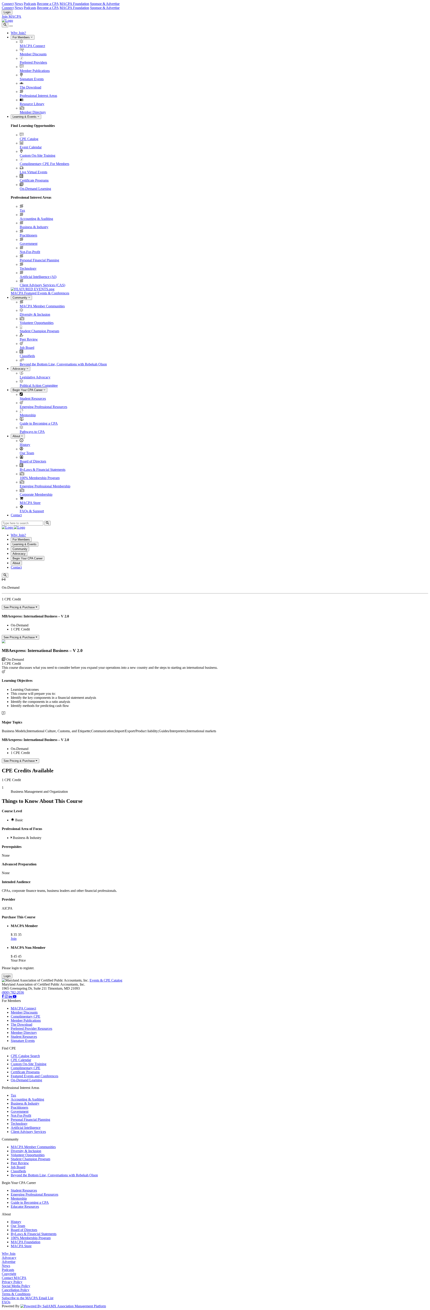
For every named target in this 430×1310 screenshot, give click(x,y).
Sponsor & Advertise (105, 4)
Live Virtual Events (33, 172)
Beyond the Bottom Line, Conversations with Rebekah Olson (63, 364)
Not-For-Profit (30, 252)
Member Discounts (33, 54)
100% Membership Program (40, 478)
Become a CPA (48, 4)
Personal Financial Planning (39, 260)
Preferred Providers (33, 62)
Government (28, 243)
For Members (22, 37)
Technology (28, 268)
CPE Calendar (21, 1060)
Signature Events (32, 79)
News (19, 4)
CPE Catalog (29, 139)
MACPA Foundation (74, 4)
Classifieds (27, 356)
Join (14, 939)
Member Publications (35, 71)
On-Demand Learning (35, 189)
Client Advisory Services (28, 1132)
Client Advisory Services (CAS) (42, 285)
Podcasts (30, 4)
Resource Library (32, 104)
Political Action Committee (39, 385)
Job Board (27, 348)
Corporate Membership (36, 494)
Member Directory (33, 112)
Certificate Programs (34, 180)
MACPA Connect (32, 46)
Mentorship (28, 415)
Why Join (8, 1254)
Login (7, 12)
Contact (16, 515)
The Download (30, 87)
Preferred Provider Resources (31, 1028)
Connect (8, 4)
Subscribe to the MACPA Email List (27, 1298)
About (17, 436)
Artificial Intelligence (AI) (38, 277)
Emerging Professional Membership (45, 486)
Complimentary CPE (25, 1016)
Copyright (9, 1274)
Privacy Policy (12, 1282)
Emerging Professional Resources (43, 407)
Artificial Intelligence (26, 1128)
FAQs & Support (32, 511)
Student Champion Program (39, 331)
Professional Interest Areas (38, 96)
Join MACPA (11, 16)
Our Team (27, 453)
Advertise (8, 1262)
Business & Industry (34, 227)
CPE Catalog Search (25, 1056)
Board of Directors (33, 461)
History (25, 445)
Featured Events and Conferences (34, 1076)
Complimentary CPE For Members (44, 164)
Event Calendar (31, 147)
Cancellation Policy (15, 1290)
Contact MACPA (14, 1278)
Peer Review (29, 339)
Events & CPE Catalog (106, 980)
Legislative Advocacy (35, 377)
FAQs (6, 1302)
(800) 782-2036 (13, 992)
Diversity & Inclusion (35, 314)
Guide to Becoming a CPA (39, 423)
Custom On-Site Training (37, 155)
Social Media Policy (16, 1286)
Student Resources (33, 398)
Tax (22, 210)
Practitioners (28, 235)
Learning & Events (25, 116)
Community (20, 297)
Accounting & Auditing (36, 219)
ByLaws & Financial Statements (42, 469)
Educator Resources (25, 1206)
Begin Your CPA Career (28, 390)
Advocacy (19, 368)
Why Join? (18, 33)
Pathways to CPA (32, 432)
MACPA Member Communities (42, 306)
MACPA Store (30, 503)
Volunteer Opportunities (37, 323)
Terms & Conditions (16, 1294)
